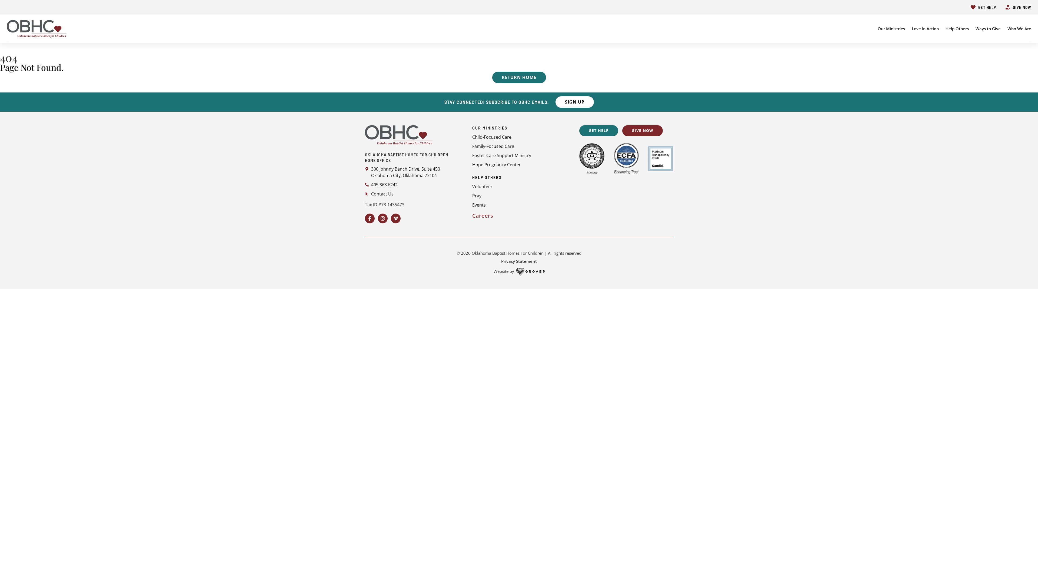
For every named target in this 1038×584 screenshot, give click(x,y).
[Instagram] (383, 218)
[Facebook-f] (370, 218)
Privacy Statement (519, 261)
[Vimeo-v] (396, 218)
